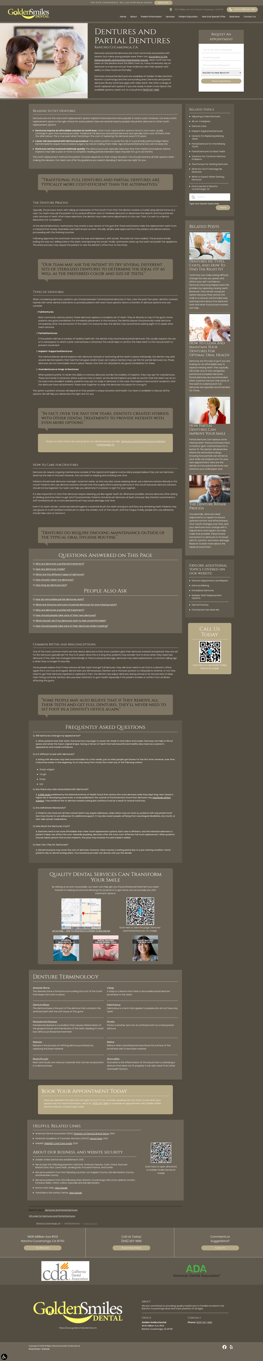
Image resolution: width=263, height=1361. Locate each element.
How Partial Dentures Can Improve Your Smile (207, 429)
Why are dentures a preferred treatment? (60, 563)
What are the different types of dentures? (60, 574)
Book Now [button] (235, 16)
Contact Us (220, 1248)
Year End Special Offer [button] (213, 16)
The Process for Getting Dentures (210, 164)
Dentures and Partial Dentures (61, 1210)
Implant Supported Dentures (207, 131)
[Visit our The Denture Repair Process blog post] (209, 501)
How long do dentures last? (51, 585)
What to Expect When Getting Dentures (208, 178)
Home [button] (123, 16)
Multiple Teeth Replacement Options (207, 597)
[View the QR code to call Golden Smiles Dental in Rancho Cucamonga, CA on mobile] (210, 662)
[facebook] (224, 1348)
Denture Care (199, 126)
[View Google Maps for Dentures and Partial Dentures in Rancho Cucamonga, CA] (81, 928)
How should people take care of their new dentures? (66, 615)
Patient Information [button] (151, 16)
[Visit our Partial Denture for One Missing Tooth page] (105, 960)
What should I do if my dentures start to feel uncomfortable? (71, 620)
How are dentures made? (50, 569)
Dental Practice (200, 604)
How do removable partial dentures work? (60, 599)
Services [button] (170, 16)
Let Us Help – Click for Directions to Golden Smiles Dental (81, 930)
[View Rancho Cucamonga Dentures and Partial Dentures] (44, 97)
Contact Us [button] (250, 16)
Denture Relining (200, 585)
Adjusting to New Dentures (206, 116)
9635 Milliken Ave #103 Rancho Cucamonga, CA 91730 (198, 9)
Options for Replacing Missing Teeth (208, 137)
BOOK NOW (163, 3)
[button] (4, 1357)
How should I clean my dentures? (55, 579)
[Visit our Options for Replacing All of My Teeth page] (66, 960)
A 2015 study (44, 794)
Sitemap (46, 1349)
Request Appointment (131, 1248)
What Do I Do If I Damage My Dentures (207, 170)
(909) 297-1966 (151, 89)
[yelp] (231, 1348)
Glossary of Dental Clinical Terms (91, 1133)
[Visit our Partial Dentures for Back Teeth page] (145, 960)
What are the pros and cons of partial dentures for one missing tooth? (76, 604)
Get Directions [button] (42, 1248)
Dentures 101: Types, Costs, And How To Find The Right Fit (207, 265)
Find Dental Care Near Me (205, 609)
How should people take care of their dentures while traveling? (72, 626)
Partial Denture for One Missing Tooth (208, 145)
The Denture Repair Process (207, 506)
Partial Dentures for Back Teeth (208, 151)
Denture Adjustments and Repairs (210, 580)
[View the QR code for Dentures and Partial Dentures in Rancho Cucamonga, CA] (140, 924)
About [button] (133, 16)
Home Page (96, 1138)
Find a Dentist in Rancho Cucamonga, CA (205, 188)
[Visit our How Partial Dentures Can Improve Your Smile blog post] (209, 423)
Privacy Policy (34, 1349)
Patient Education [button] (188, 16)
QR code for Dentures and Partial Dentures (52, 1216)
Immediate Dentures (203, 590)
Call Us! (244, 9)
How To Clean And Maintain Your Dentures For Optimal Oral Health (209, 349)
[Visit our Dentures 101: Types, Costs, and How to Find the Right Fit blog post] (209, 258)
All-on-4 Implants (201, 121)
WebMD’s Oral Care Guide (58, 1143)
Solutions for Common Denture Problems (208, 158)
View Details (61, 1187)
